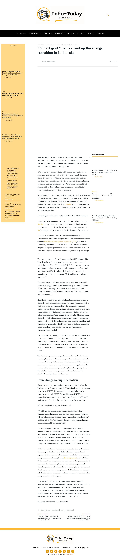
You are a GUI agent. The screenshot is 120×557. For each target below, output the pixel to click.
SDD (74, 242)
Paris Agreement (70, 458)
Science (4, 112)
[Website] (68, 551)
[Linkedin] (31, 59)
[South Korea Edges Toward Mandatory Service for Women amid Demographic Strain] (13, 148)
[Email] (31, 63)
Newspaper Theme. (68, 554)
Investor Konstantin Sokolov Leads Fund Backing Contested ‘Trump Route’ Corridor (12, 73)
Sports (3, 91)
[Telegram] (31, 68)
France (42, 510)
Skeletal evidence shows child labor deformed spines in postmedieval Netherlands (102, 196)
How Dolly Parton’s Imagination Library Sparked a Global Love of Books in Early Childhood (104, 218)
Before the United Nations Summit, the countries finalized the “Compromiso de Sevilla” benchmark (49, 518)
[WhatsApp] (31, 55)
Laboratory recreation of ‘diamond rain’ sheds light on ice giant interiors (12, 115)
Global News (44, 44)
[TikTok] (60, 551)
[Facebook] (31, 46)
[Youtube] (72, 551)
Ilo (39, 230)
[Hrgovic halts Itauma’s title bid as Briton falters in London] (13, 105)
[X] (31, 50)
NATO (62, 510)
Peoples (68, 204)
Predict (41, 224)
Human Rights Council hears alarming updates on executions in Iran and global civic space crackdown (78, 518)
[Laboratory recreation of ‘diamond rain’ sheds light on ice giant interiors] (13, 127)
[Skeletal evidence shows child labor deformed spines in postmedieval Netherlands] (105, 185)
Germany (48, 510)
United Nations (69, 510)
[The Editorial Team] (40, 62)
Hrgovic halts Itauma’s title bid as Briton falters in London (12, 195)
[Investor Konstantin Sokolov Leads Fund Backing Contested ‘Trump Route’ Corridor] (13, 84)
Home (39, 44)
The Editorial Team (12, 178)
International (55, 510)
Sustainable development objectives (58, 242)
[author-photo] (3, 77)
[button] (108, 15)
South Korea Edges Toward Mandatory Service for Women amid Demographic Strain (12, 136)
